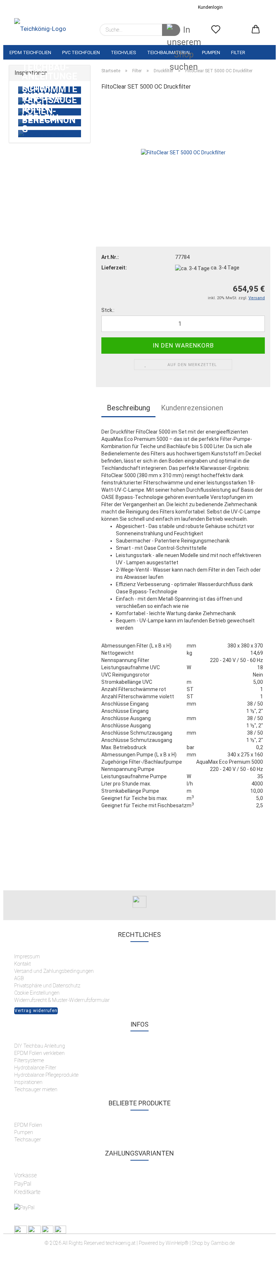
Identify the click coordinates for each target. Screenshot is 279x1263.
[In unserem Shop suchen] (171, 30)
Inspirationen (28, 1082)
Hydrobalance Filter (35, 1068)
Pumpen (211, 52)
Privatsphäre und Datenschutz (47, 985)
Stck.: (107, 310)
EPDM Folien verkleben (39, 1053)
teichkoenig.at (121, 1243)
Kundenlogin (209, 7)
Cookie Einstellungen (37, 993)
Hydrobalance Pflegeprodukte (46, 1075)
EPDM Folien (28, 1125)
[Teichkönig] (40, 30)
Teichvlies (123, 52)
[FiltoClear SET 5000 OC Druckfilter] (183, 152)
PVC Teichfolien (81, 52)
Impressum (27, 956)
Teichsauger (27, 1139)
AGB (19, 978)
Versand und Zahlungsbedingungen (54, 971)
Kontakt (22, 964)
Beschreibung (128, 407)
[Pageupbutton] (259, 1252)
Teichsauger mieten (36, 1089)
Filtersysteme (29, 1060)
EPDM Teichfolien (30, 52)
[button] (256, 30)
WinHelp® (177, 1243)
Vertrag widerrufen (36, 1010)
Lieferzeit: (114, 268)
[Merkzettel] (216, 30)
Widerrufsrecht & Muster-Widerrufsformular (62, 1000)
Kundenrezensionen (192, 407)
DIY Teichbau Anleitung (39, 1046)
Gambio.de (223, 1243)
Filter (238, 52)
